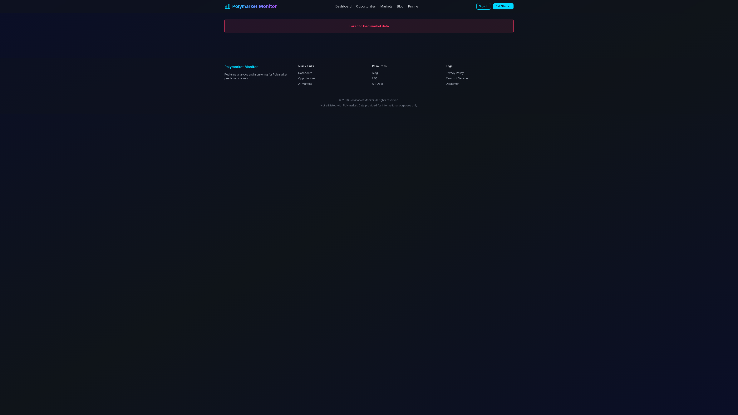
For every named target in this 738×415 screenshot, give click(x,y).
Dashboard (343, 6)
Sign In (483, 6)
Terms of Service (457, 78)
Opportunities (366, 6)
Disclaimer (452, 83)
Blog (400, 6)
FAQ (374, 78)
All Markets (305, 83)
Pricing (413, 6)
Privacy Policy (455, 73)
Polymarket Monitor (254, 6)
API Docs (377, 83)
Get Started (503, 6)
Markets (386, 6)
